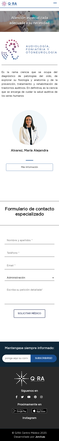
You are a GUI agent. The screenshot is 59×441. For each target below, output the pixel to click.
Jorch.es (40, 437)
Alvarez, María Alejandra (29, 150)
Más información (29, 167)
